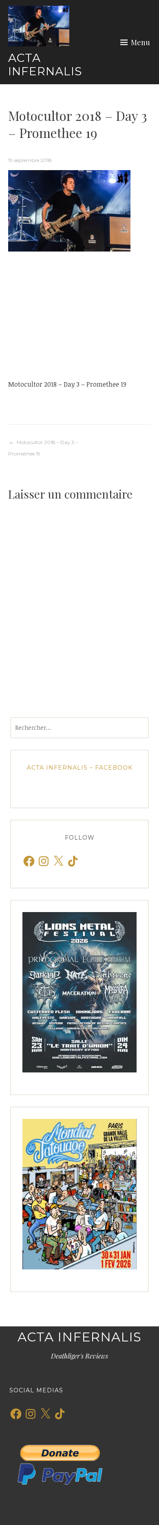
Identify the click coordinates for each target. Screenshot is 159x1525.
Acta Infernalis (45, 65)
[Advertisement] (79, 315)
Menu (140, 42)
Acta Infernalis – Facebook (79, 767)
